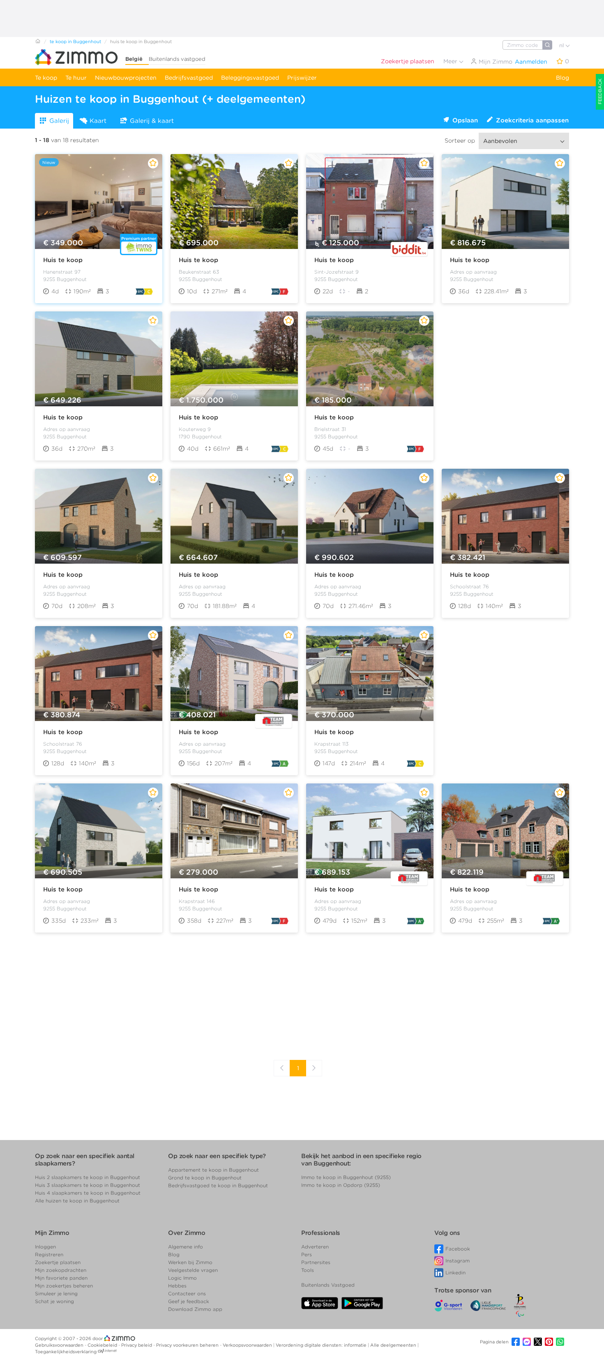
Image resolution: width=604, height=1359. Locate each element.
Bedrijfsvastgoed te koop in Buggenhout (218, 1185)
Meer (451, 61)
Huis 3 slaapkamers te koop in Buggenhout (87, 1185)
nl (562, 45)
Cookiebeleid (103, 1345)
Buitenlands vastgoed (177, 59)
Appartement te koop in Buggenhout (213, 1170)
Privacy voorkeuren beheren (188, 1345)
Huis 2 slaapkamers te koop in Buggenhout (87, 1177)
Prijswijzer (302, 77)
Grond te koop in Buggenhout (205, 1178)
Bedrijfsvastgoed (189, 77)
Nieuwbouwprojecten (126, 77)
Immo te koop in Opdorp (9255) (340, 1185)
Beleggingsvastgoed (250, 77)
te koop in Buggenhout (75, 41)
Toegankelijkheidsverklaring (66, 1351)
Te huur (76, 77)
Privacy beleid (137, 1345)
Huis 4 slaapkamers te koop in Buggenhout (88, 1193)
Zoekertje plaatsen (407, 61)
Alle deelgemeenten (393, 1345)
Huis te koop (63, 260)
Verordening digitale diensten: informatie (322, 1345)
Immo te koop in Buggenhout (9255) (346, 1177)
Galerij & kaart (152, 120)
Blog (562, 77)
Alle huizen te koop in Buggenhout (77, 1201)
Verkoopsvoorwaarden (248, 1345)
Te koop (46, 77)
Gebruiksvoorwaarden (60, 1345)
